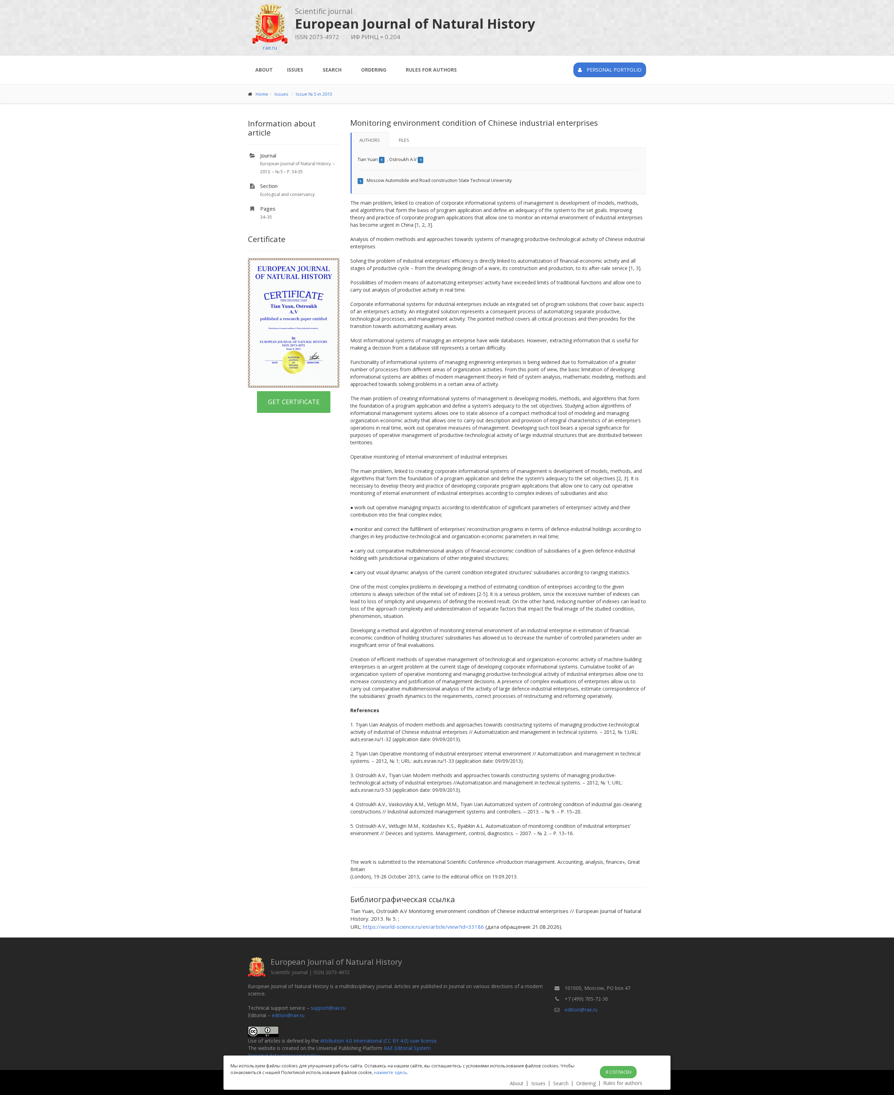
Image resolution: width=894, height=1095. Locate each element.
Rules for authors (431, 69)
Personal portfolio (613, 69)
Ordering (373, 69)
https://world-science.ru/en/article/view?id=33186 (423, 926)
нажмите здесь (390, 1072)
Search (332, 69)
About (264, 69)
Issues (295, 69)
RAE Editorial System (407, 1048)
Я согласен (618, 1072)
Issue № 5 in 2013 (314, 94)
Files (404, 140)
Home (262, 94)
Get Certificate (294, 401)
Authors (369, 140)
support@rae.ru (328, 1008)
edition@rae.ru (288, 1015)
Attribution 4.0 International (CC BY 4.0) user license (378, 1040)
